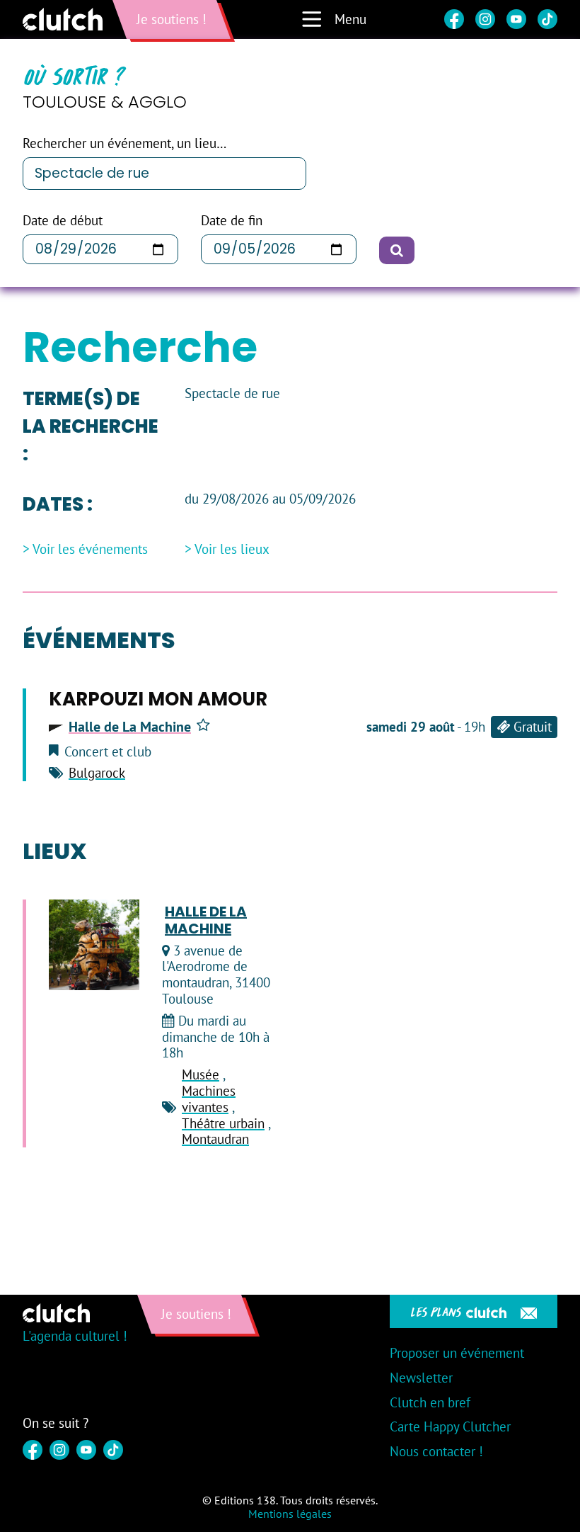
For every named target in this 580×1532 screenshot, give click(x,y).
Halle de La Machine (130, 726)
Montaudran (215, 1138)
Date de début (63, 220)
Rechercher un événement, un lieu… (124, 143)
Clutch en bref (430, 1402)
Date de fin (231, 220)
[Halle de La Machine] (94, 945)
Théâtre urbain (223, 1123)
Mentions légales (290, 1514)
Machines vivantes (209, 1099)
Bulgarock (97, 772)
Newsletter (421, 1377)
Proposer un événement (457, 1352)
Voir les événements (90, 549)
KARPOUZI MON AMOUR (158, 699)
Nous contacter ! (436, 1451)
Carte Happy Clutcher (450, 1426)
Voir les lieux (232, 549)
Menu (350, 19)
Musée (200, 1074)
